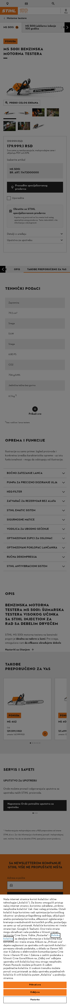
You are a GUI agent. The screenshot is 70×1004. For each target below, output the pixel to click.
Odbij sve (35, 992)
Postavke (35, 999)
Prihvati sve (35, 984)
